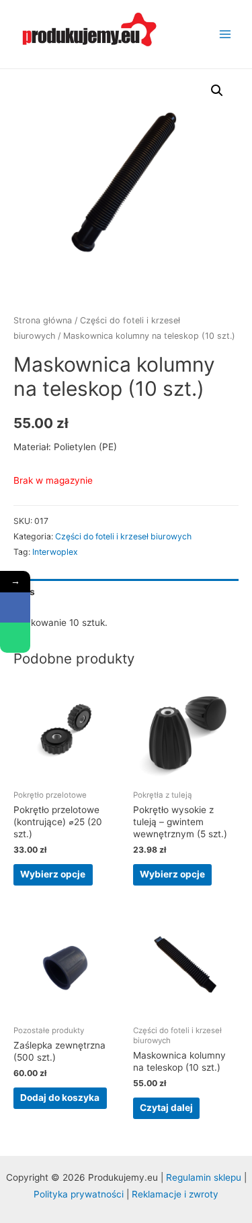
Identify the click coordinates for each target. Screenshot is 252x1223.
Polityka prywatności (79, 1194)
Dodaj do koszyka (59, 1097)
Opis (24, 591)
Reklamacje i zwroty (175, 1194)
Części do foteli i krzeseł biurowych (123, 536)
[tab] (126, 592)
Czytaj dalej (166, 1107)
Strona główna (42, 320)
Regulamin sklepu (205, 1177)
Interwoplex (55, 552)
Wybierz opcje (52, 874)
